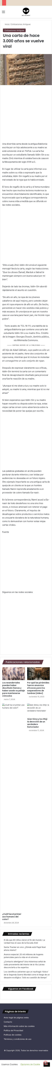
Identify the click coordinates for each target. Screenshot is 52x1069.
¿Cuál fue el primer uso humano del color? (11, 917)
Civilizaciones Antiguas (21, 24)
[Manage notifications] (45, 1063)
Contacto (8, 1022)
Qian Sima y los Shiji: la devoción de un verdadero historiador (37, 723)
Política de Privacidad (13, 1030)
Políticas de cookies (12, 1035)
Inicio (6, 24)
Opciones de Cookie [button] (30, 1064)
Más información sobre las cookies (19, 1026)
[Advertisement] (26, 115)
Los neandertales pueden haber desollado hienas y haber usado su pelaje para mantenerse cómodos (13, 689)
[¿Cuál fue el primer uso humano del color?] (13, 807)
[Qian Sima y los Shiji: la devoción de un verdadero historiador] (38, 709)
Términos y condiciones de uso (17, 1039)
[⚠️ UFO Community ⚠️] (26, 12)
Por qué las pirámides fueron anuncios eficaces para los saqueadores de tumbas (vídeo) (38, 688)
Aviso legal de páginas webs (16, 1017)
